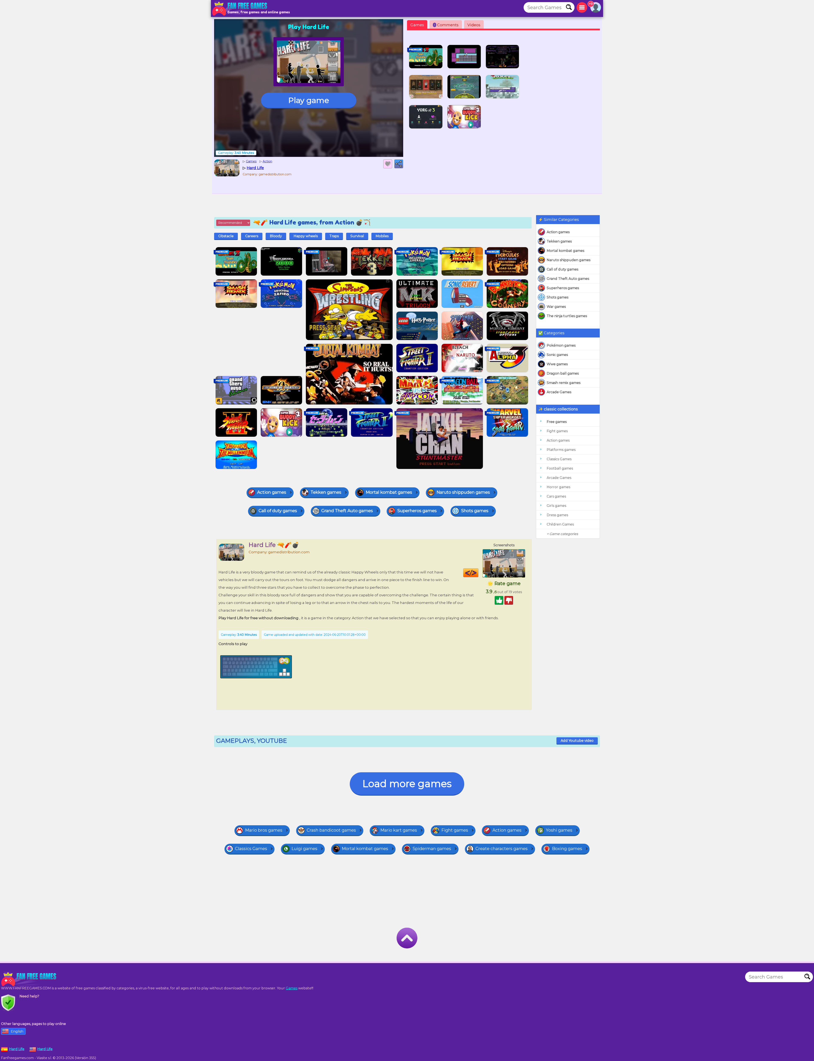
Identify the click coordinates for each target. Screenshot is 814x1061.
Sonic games (557, 355)
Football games (560, 468)
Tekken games (559, 241)
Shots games (557, 297)
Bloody (276, 236)
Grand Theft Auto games (568, 279)
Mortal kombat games (565, 251)
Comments (446, 25)
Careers (251, 236)
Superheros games (563, 288)
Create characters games (501, 848)
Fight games (557, 431)
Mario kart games (398, 830)
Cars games (556, 496)
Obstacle (226, 236)
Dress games (557, 515)
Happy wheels (306, 236)
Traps (334, 236)
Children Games (560, 524)
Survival (357, 236)
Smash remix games (563, 383)
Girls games (556, 506)
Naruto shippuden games (568, 260)
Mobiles (382, 236)
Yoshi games (559, 830)
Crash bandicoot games (331, 830)
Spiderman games (432, 848)
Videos (473, 25)
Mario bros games (263, 830)
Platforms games (561, 450)
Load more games (407, 784)
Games (417, 25)
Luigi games (304, 848)
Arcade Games (559, 392)
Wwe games (557, 364)
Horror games (558, 487)
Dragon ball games (563, 373)
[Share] (398, 163)
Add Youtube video (577, 741)
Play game (308, 100)
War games (556, 307)
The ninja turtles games (567, 316)
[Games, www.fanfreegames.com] (240, 8)
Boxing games (567, 848)
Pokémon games (561, 345)
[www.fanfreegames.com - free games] (29, 979)
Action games (558, 232)
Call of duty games (562, 269)
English (17, 1031)
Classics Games (559, 459)
